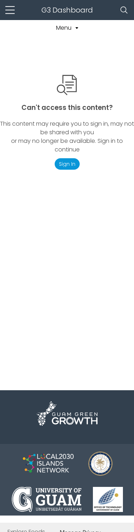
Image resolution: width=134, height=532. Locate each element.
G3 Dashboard (67, 10)
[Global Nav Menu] (10, 10)
